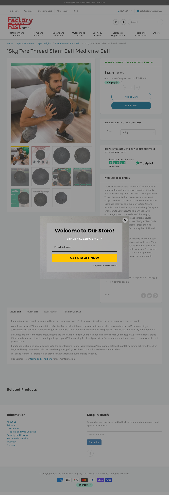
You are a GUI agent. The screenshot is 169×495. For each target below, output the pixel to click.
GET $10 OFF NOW (84, 257)
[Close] (125, 220)
